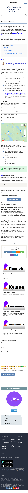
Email (2, 347)
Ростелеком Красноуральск (11, 330)
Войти (15, 410)
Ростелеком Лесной (9, 274)
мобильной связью (15, 94)
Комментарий (4, 351)
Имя (2, 342)
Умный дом (12, 416)
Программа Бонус (12, 423)
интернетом (19, 91)
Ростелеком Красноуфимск (11, 311)
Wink (11, 418)
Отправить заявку (14, 199)
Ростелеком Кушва (9, 292)
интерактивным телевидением (12, 93)
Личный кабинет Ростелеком (8, 189)
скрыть (11, 45)
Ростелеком (12, 2)
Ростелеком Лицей (12, 420)
